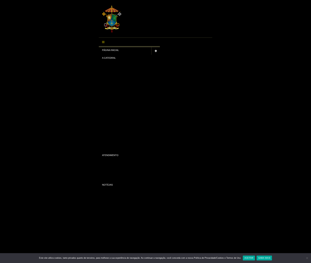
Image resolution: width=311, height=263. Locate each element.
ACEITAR (248, 258)
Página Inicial (110, 50)
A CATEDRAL (109, 58)
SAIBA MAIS (264, 258)
